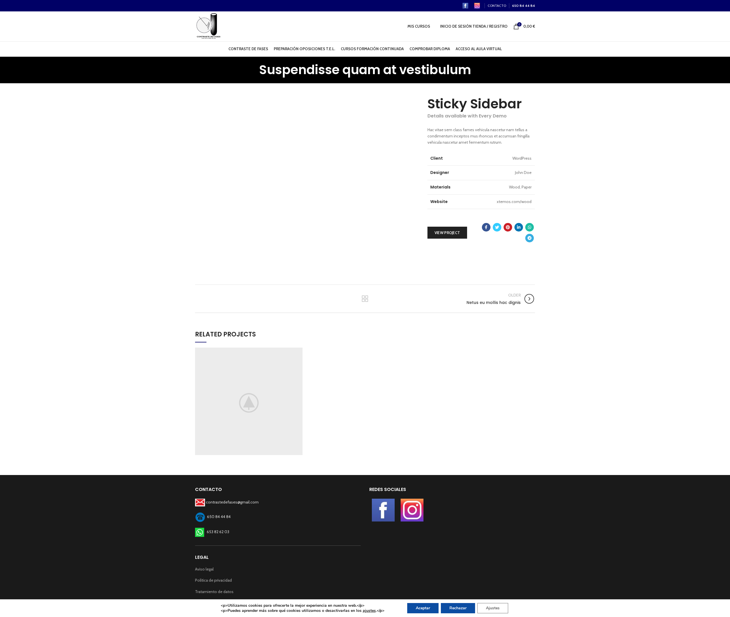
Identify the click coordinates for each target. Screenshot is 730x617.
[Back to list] (365, 299)
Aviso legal (204, 569)
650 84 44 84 (523, 5)
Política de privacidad (213, 580)
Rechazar (458, 608)
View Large (298, 352)
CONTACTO (497, 5)
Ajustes (493, 608)
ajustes (369, 610)
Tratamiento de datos (214, 591)
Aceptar (423, 608)
